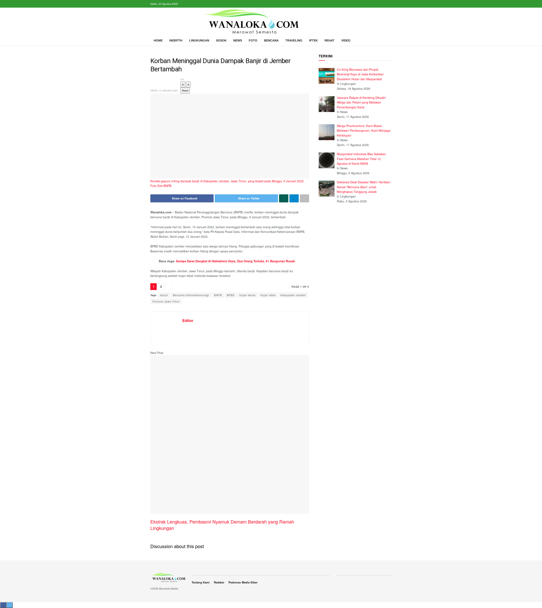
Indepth (175, 40)
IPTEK (313, 40)
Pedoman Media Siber (242, 582)
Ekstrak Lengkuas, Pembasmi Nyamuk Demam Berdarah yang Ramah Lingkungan (222, 524)
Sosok (221, 40)
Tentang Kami (201, 582)
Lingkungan (199, 40)
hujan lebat (268, 295)
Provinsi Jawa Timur (166, 301)
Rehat (330, 40)
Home (158, 40)
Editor (187, 320)
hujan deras (247, 295)
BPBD (231, 295)
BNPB (218, 295)
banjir (164, 295)
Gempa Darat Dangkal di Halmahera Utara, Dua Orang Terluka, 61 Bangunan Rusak (235, 261)
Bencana (271, 40)
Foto (253, 40)
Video (345, 40)
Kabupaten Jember (293, 295)
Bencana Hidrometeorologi (191, 295)
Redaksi (219, 582)
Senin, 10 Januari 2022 (163, 90)
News (237, 40)
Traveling (293, 40)
